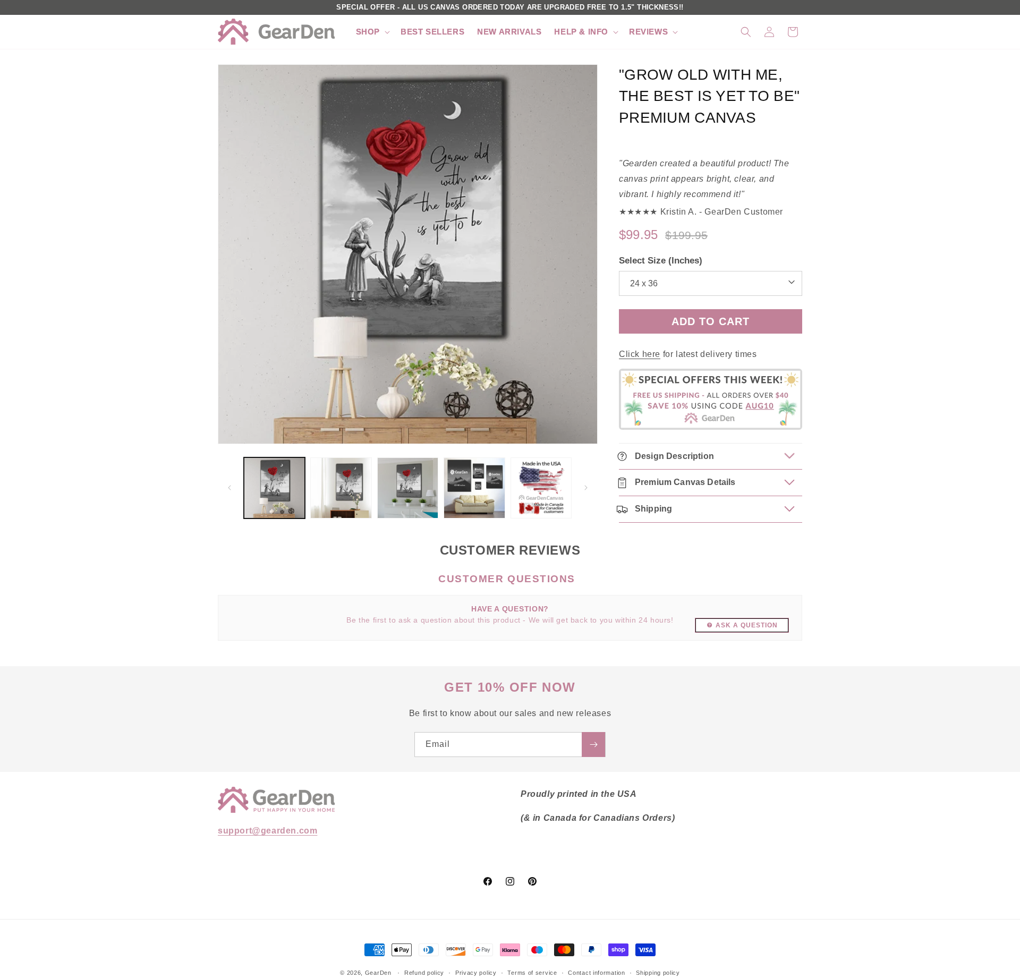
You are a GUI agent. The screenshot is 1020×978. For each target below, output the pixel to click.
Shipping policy (658, 972)
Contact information (596, 972)
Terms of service (532, 972)
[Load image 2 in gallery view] (340, 487)
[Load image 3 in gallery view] (407, 487)
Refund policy (424, 972)
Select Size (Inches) (660, 261)
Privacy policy (476, 972)
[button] (372, 32)
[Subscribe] (593, 744)
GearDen (378, 973)
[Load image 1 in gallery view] (274, 487)
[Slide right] (586, 487)
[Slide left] (229, 487)
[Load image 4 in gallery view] (474, 487)
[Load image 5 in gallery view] (541, 487)
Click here (639, 354)
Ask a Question (747, 625)
